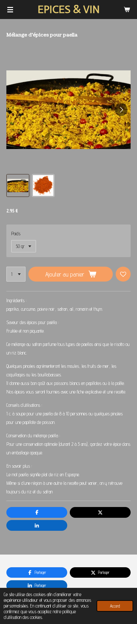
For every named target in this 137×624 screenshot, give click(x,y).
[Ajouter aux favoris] (123, 274)
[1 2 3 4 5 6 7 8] (15, 274)
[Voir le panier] (127, 9)
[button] (17, 185)
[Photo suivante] (121, 109)
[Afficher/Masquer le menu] (10, 9)
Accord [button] (115, 605)
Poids (15, 233)
